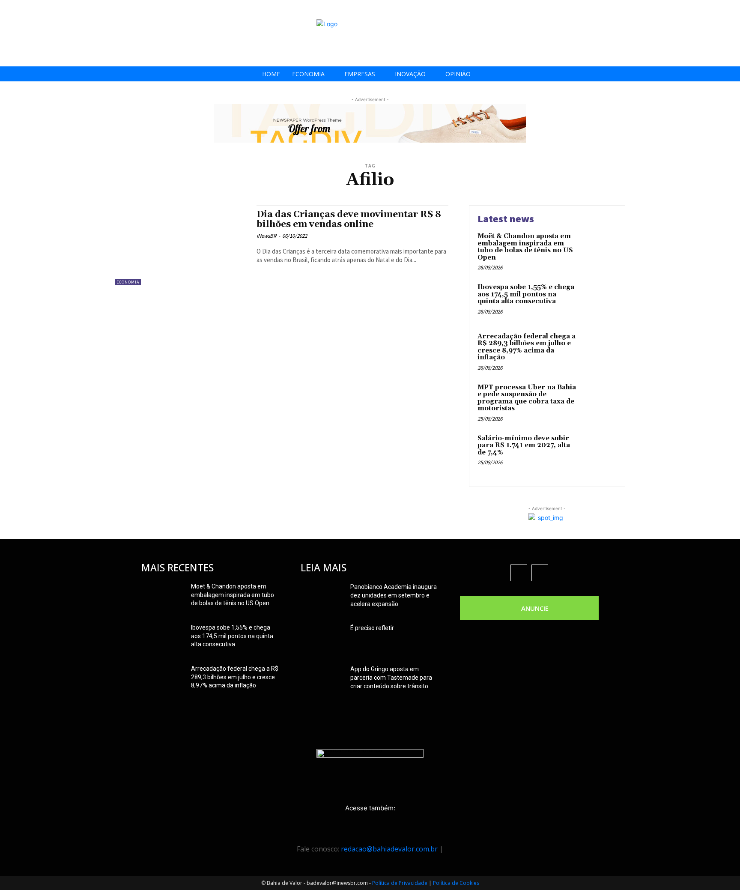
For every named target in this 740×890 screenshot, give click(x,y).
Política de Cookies (456, 883)
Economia (127, 282)
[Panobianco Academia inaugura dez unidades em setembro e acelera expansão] (322, 597)
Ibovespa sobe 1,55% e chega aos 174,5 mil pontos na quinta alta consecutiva (525, 294)
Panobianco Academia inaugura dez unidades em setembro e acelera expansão (393, 595)
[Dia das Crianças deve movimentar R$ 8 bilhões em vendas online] (181, 245)
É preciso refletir (372, 627)
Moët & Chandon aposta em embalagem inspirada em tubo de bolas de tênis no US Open (525, 247)
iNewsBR (266, 235)
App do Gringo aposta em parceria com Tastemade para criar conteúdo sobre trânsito (391, 678)
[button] (731, 9)
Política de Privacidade (399, 883)
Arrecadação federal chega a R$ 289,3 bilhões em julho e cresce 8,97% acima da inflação (526, 347)
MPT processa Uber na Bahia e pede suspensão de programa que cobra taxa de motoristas (526, 398)
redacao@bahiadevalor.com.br (389, 849)
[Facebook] (666, 9)
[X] (705, 9)
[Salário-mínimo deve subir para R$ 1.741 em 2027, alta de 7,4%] (598, 451)
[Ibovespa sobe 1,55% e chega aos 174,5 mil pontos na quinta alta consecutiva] (598, 300)
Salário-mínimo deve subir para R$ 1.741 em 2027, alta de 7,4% (523, 445)
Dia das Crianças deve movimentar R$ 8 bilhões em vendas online (349, 219)
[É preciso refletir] (322, 639)
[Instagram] (686, 9)
